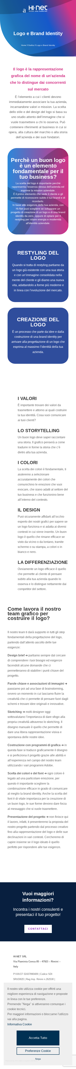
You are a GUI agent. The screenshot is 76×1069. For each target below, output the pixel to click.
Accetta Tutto (38, 1038)
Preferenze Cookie (38, 1051)
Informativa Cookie (19, 1024)
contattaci (38, 928)
